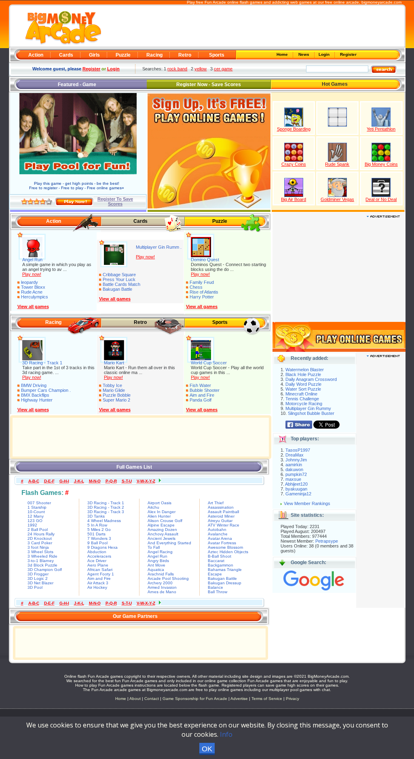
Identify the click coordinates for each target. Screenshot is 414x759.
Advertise (239, 698)
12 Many (35, 516)
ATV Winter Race (223, 525)
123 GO (34, 520)
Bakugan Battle (117, 289)
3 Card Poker (39, 543)
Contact (151, 698)
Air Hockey (97, 587)
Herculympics (34, 296)
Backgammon (220, 565)
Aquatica (156, 569)
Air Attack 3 (97, 583)
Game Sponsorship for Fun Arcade (195, 698)
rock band (177, 68)
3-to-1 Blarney (40, 560)
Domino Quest (205, 259)
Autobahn (217, 529)
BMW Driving (33, 385)
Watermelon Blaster (304, 369)
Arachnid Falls (161, 574)
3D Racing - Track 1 (42, 362)
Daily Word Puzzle (303, 384)
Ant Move (156, 565)
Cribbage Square (119, 274)
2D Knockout (39, 538)
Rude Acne (31, 292)
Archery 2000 (160, 583)
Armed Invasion (162, 587)
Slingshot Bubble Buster (311, 413)
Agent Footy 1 (100, 574)
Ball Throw (217, 592)
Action (35, 55)
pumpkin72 (296, 474)
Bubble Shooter (205, 390)
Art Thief (216, 503)
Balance (215, 587)
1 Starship (36, 507)
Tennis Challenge (302, 398)
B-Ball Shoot (219, 556)
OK (207, 749)
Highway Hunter (37, 399)
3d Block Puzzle (42, 565)
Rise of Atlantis (204, 292)
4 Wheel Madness (104, 520)
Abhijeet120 (296, 484)
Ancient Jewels (161, 538)
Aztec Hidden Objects (228, 552)
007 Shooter (39, 503)
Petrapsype (326, 541)
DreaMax (294, 454)
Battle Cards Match (121, 284)
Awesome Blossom (225, 547)
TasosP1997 (297, 450)
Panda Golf (200, 399)
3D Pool (34, 587)
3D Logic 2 (37, 578)
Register (348, 54)
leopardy (29, 282)
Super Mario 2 (116, 399)
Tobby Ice (112, 385)
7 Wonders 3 (99, 538)
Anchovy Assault (163, 534)
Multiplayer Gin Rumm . (159, 247)
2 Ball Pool (37, 529)
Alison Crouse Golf (165, 520)
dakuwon (294, 469)
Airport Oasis (159, 503)
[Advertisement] (252, 26)
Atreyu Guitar (220, 520)
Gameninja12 (298, 493)
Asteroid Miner (221, 516)
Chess (196, 287)
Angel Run (32, 259)
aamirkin (293, 464)
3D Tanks (96, 516)
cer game (223, 68)
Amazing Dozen (162, 529)
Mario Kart (114, 362)
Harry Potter (202, 296)
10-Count (36, 512)
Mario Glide (114, 390)
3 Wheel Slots (40, 552)
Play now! (31, 274)
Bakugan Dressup (224, 583)
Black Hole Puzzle (303, 374)
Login (324, 54)
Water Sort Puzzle (303, 389)
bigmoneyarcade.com (381, 2)
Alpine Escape (161, 525)
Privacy (292, 698)
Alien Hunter (159, 516)
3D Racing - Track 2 (105, 507)
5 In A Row (97, 525)
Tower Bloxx (33, 287)
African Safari (99, 569)
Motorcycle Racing (303, 403)
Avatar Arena (220, 538)
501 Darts (96, 534)
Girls (94, 55)
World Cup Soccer (209, 362)
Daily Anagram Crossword (311, 379)
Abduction (96, 552)
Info (226, 734)
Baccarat (216, 560)
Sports (216, 55)
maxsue (293, 479)
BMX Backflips (35, 395)
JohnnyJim (296, 459)
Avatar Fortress (222, 543)
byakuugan (296, 488)
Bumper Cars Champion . (46, 390)
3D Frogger (38, 574)
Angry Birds (158, 560)
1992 (32, 525)
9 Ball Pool (97, 543)
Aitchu (153, 507)
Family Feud (202, 282)
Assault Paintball (223, 512)
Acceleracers (99, 556)
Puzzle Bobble (117, 395)
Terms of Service (267, 698)
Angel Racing (160, 552)
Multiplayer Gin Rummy (308, 408)
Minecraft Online (301, 393)
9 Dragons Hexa (102, 547)
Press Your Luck (119, 279)
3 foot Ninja (38, 547)
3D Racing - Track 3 (105, 512)
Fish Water (200, 385)
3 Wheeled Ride (42, 556)
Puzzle (123, 55)
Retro (184, 55)
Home (282, 54)
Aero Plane (97, 565)
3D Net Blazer (40, 583)
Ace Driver (96, 560)
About (135, 698)
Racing (154, 55)
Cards (66, 55)
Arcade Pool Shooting (168, 578)
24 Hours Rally (41, 534)
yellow (200, 68)
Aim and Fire (202, 395)
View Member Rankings (307, 503)
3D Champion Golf (44, 569)
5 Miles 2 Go (99, 529)
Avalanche (218, 534)
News (304, 54)
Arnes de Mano (162, 592)
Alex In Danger (161, 512)
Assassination (221, 507)
